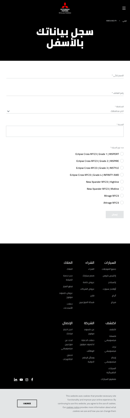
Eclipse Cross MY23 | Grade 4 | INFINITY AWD (94, 174)
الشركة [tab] (89, 323)
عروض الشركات (87, 289)
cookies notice (73, 407)
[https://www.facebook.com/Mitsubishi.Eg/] (32, 379)
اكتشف (112, 329)
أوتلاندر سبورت (109, 289)
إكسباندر (112, 282)
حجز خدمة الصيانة (68, 278)
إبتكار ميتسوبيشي (110, 360)
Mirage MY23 (111, 195)
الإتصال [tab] (67, 323)
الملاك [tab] (68, 262)
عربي (125, 20)
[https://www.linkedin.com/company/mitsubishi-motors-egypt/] (15, 379)
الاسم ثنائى (118, 75)
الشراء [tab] (89, 262)
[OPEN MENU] (124, 7)
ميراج (113, 302)
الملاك (70, 269)
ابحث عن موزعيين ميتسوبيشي (67, 344)
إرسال (115, 214)
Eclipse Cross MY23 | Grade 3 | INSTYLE (97, 167)
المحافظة (119, 106)
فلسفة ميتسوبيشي (110, 338)
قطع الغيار (68, 286)
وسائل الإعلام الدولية (88, 360)
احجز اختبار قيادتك (68, 331)
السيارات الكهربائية (111, 370)
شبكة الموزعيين (86, 302)
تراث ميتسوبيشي (110, 349)
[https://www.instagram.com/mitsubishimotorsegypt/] (26, 379)
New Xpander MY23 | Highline (102, 181)
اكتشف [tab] (111, 323)
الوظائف (90, 351)
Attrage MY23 (111, 202)
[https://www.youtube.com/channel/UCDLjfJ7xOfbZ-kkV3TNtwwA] (21, 379)
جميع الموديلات (109, 269)
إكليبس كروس (109, 276)
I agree (27, 403)
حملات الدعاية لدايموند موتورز (87, 342)
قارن (92, 295)
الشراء (91, 269)
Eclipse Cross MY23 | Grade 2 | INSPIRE (97, 161)
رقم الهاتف (118, 93)
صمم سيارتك (88, 276)
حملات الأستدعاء (68, 306)
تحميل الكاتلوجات (68, 357)
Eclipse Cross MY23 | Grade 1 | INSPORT (97, 154)
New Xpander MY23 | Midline (103, 188)
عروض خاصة (88, 282)
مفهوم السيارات (108, 379)
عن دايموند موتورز (89, 331)
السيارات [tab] (110, 262)
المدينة (120, 124)
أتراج (114, 295)
